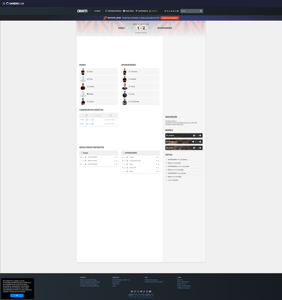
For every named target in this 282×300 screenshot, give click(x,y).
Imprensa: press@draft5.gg (88, 280)
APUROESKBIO (164, 28)
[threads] (175, 11)
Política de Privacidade (17, 291)
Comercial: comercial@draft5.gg (89, 286)
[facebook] (165, 11)
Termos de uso (181, 284)
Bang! (121, 28)
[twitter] (169, 11)
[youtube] (171, 11)
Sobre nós (180, 280)
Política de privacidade (183, 286)
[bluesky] (178, 11)
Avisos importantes (183, 282)
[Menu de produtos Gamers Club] (89, 11)
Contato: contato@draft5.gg (88, 284)
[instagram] (167, 11)
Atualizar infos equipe (151, 280)
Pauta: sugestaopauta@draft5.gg (89, 282)
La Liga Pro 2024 (140, 33)
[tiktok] (173, 11)
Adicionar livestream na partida (154, 282)
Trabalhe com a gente (183, 288)
